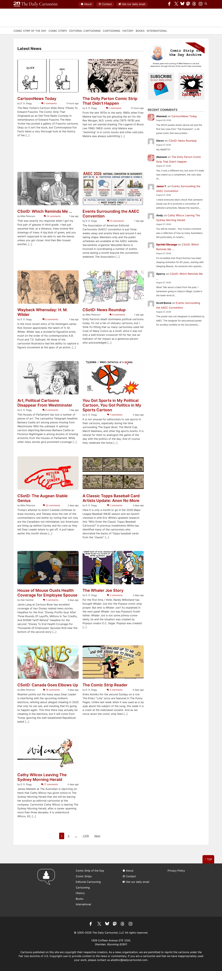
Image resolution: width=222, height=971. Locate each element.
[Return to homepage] (47, 890)
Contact (107, 4)
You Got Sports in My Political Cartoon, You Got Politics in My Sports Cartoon (112, 405)
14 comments (53, 216)
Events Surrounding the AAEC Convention (111, 213)
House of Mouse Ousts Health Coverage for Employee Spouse (47, 592)
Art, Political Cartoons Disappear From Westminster (44, 403)
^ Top (208, 859)
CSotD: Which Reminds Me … (44, 211)
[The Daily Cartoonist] (35, 4)
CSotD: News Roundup (104, 310)
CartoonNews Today (36, 98)
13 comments (116, 221)
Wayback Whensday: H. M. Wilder (42, 312)
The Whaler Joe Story (103, 590)
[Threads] (194, 4)
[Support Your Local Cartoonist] (191, 85)
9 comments (118, 314)
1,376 (86, 836)
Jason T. (161, 186)
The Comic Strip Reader (105, 685)
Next (97, 836)
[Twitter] (176, 4)
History (128, 30)
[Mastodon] (188, 4)
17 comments (50, 784)
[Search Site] (207, 4)
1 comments (50, 103)
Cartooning (111, 30)
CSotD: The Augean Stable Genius (42, 498)
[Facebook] (170, 4)
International (157, 30)
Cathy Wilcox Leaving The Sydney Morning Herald (42, 777)
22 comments (52, 505)
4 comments (116, 689)
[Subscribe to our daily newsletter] (161, 85)
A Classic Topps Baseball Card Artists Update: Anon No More (111, 498)
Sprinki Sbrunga (166, 244)
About (88, 4)
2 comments (116, 595)
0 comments (51, 319)
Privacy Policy (176, 870)
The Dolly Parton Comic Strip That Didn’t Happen (110, 101)
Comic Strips (58, 30)
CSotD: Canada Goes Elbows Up (47, 685)
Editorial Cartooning (85, 30)
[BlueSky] (182, 4)
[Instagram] (200, 4)
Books (140, 30)
